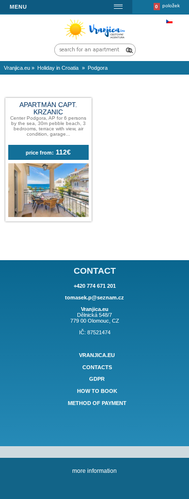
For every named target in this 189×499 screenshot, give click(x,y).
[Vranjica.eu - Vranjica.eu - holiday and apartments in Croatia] (96, 39)
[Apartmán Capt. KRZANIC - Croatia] (48, 214)
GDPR (97, 379)
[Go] (128, 50)
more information (94, 471)
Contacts (97, 367)
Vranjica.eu (97, 355)
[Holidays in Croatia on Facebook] (94, 429)
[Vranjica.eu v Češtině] (169, 21)
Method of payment (97, 403)
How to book (97, 391)
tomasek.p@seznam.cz (94, 297)
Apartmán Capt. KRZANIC (48, 108)
